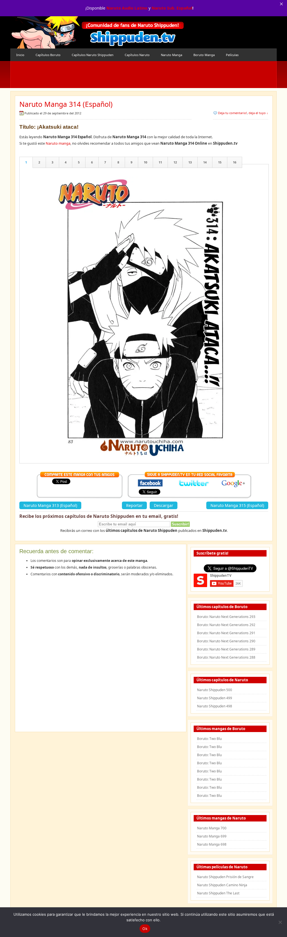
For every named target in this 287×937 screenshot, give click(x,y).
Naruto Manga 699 (211, 836)
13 (190, 162)
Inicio (20, 55)
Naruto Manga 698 (211, 844)
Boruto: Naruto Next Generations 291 (226, 633)
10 (145, 162)
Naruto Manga (171, 55)
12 (175, 162)
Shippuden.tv (97, 32)
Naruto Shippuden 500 (214, 689)
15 (219, 162)
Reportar (134, 505)
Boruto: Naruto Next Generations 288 (226, 657)
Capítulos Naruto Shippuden (93, 55)
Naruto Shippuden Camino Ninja (222, 885)
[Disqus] (100, 656)
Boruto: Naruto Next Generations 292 (226, 624)
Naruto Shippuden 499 (214, 698)
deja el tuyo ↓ (258, 113)
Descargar (163, 505)
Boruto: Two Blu (209, 738)
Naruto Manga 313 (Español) (50, 505)
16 (234, 162)
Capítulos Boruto (48, 55)
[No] (280, 922)
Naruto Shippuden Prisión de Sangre (225, 876)
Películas (232, 55)
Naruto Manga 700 (211, 828)
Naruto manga (58, 143)
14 (205, 162)
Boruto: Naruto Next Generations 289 (226, 649)
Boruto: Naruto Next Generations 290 (226, 641)
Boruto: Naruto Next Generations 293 (226, 616)
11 (160, 162)
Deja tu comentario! (232, 113)
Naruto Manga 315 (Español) (237, 505)
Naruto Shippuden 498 (214, 706)
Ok (144, 928)
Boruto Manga (204, 55)
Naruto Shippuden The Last (218, 893)
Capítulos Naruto (137, 55)
